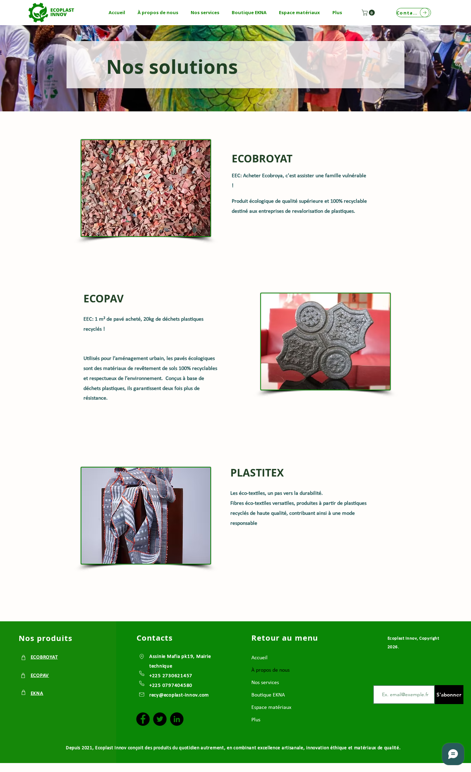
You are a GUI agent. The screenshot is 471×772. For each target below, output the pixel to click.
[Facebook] (143, 719)
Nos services (265, 682)
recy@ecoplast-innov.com (179, 695)
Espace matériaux (271, 707)
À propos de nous (270, 670)
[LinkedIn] (176, 719)
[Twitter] (160, 719)
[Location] (23, 657)
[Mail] (142, 694)
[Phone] (142, 673)
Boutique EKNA (268, 695)
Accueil (259, 658)
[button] (157, 12)
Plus (255, 720)
